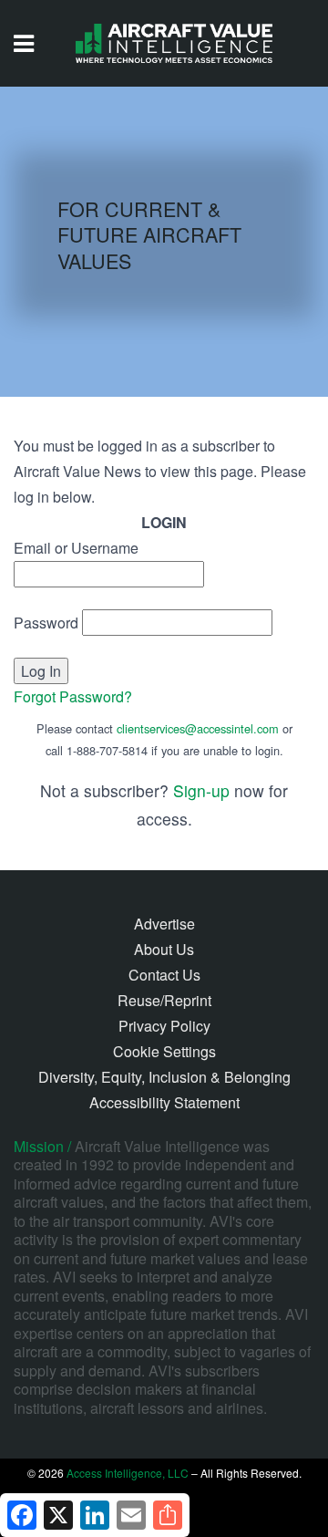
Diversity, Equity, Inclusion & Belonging (164, 1076)
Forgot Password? (73, 696)
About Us (164, 949)
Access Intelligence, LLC (128, 1472)
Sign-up (201, 790)
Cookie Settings (164, 1051)
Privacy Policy (164, 1025)
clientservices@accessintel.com (198, 728)
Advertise (164, 923)
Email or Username (76, 547)
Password (46, 622)
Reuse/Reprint (164, 1000)
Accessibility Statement (164, 1102)
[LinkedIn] (95, 1515)
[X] (58, 1515)
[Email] (131, 1515)
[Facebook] (22, 1515)
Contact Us (164, 974)
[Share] (167, 1515)
